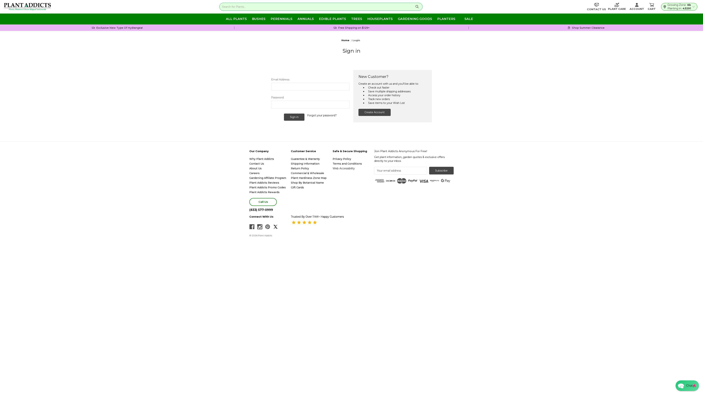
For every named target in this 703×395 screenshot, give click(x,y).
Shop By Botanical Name (307, 182)
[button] (687, 385)
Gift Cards (297, 187)
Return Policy (300, 168)
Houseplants (380, 19)
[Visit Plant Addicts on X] (275, 226)
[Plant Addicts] (27, 7)
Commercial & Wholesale (307, 173)
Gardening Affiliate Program (267, 178)
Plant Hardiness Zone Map (309, 178)
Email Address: (280, 79)
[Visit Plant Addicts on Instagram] (259, 226)
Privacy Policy (342, 159)
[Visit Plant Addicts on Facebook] (251, 226)
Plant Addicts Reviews (264, 182)
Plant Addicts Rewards (264, 192)
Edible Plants (332, 19)
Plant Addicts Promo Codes (267, 187)
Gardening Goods (415, 19)
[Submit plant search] (417, 7)
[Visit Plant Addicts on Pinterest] (267, 226)
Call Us (263, 202)
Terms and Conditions (347, 163)
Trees (356, 19)
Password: (277, 97)
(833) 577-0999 (261, 210)
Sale (468, 19)
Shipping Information (305, 163)
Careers (254, 173)
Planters (446, 19)
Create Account (374, 112)
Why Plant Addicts (261, 159)
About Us (255, 168)
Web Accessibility (344, 168)
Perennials (281, 19)
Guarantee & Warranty (305, 159)
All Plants (236, 19)
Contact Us (256, 163)
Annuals (305, 19)
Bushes (258, 19)
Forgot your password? (322, 115)
